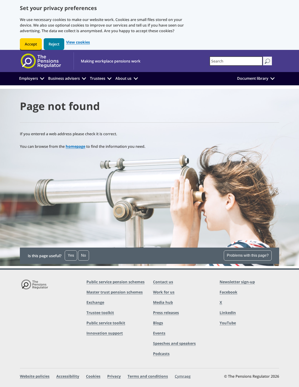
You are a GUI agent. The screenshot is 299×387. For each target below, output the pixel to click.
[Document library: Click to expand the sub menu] (272, 78)
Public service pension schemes (115, 281)
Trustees (97, 78)
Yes (71, 255)
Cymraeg (183, 376)
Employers (28, 78)
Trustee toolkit (100, 312)
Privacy (114, 376)
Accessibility (67, 376)
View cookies (78, 42)
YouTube (228, 322)
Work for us (163, 292)
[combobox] (236, 61)
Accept (31, 44)
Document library (252, 78)
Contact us (163, 281)
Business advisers (64, 78)
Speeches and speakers (174, 343)
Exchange (95, 302)
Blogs (158, 322)
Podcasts (161, 353)
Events (159, 333)
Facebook (228, 292)
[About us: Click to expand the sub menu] (136, 78)
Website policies (35, 376)
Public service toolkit (105, 322)
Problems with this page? (248, 255)
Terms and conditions (148, 376)
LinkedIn (228, 312)
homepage (75, 146)
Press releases (166, 312)
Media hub (163, 302)
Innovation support (104, 333)
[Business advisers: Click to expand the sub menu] (84, 78)
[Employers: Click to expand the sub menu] (42, 78)
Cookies (93, 376)
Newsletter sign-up (237, 281)
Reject (54, 44)
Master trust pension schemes (114, 292)
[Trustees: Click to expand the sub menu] (109, 78)
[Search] (267, 61)
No (83, 255)
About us (123, 78)
